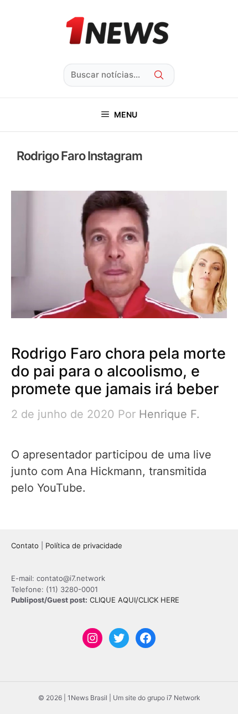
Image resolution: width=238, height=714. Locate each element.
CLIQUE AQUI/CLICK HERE (134, 599)
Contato (25, 545)
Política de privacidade (83, 545)
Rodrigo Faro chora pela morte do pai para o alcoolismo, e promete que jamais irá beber (118, 371)
